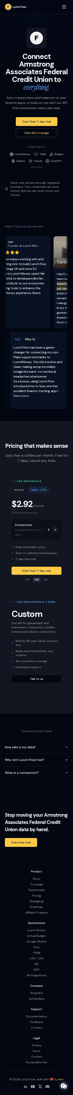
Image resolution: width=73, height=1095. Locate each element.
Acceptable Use (36, 1062)
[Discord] (47, 1087)
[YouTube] (33, 1087)
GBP (27, 579)
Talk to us (36, 679)
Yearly (38, 489)
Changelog (36, 901)
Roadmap (36, 907)
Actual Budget (36, 936)
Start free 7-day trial (36, 121)
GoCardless (36, 998)
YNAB (36, 953)
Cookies (36, 1056)
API (36, 964)
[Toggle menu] (64, 7)
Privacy (36, 1045)
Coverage (36, 884)
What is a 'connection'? (22, 773)
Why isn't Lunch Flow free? (24, 760)
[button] (64, 1086)
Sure (36, 947)
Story (36, 878)
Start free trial (21, 842)
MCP (36, 969)
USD (36, 579)
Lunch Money (36, 930)
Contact (36, 1027)
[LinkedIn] (26, 1087)
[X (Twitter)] (40, 1087)
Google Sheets (36, 941)
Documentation (36, 1016)
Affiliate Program (36, 912)
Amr (61, 1079)
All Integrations (36, 975)
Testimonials (36, 890)
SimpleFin (36, 993)
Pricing (36, 895)
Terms (36, 1051)
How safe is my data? (20, 747)
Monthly (19, 489)
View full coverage (36, 133)
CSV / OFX (36, 958)
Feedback (36, 1022)
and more (36, 167)
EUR (46, 579)
